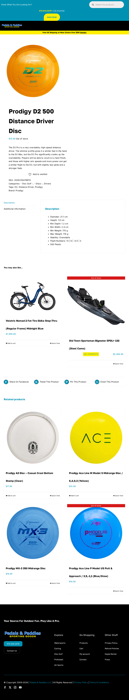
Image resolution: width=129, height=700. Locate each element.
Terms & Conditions (99, 682)
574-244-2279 (45, 11)
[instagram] (15, 687)
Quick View (56, 343)
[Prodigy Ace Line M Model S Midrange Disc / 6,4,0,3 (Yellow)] (96, 438)
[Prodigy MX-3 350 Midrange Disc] (33, 533)
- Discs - (38, 183)
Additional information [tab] (14, 209)
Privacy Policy (81, 682)
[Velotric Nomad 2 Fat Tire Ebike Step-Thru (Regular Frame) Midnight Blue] (33, 295)
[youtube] (20, 687)
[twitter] (10, 687)
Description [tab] (9, 202)
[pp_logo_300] (11, 25)
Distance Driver (26, 187)
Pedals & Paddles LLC (40, 682)
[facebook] (5, 687)
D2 (16, 187)
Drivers (47, 183)
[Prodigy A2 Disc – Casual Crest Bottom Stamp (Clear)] (33, 438)
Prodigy (39, 187)
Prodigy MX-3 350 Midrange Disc (26, 568)
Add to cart (12, 343)
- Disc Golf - (27, 183)
